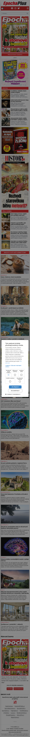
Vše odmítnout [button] (15, 390)
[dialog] (15, 368)
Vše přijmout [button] (15, 387)
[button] (15, 366)
